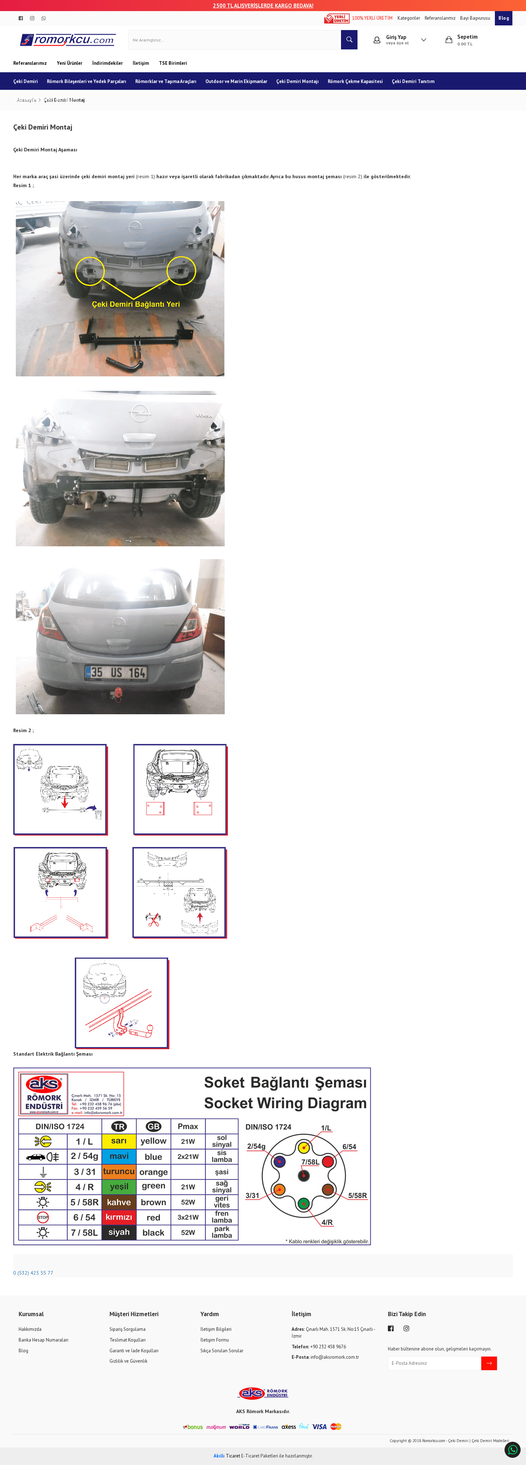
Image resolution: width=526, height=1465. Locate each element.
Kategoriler (409, 18)
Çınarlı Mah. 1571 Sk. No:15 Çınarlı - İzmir (333, 1332)
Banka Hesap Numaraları (43, 1340)
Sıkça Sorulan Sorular (221, 1351)
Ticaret (227, 1456)
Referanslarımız (441, 18)
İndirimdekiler (108, 63)
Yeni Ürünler (70, 63)
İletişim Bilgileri (216, 1329)
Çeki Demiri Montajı (297, 81)
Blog (503, 18)
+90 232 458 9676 (319, 1347)
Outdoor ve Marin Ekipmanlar (236, 81)
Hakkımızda (30, 1329)
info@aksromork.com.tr (325, 1357)
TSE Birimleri (173, 63)
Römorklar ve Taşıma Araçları (165, 81)
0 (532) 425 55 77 (33, 1273)
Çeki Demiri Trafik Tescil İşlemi (45, 99)
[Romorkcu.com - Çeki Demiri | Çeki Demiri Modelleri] (68, 39)
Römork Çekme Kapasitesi (355, 81)
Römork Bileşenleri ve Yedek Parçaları (86, 81)
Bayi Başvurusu (475, 18)
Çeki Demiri (25, 81)
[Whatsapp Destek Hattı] (513, 1450)
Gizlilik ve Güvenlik (128, 1361)
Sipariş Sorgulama (127, 1329)
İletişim (141, 63)
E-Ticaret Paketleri (259, 1456)
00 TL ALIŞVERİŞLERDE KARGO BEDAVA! (266, 5)
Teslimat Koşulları (127, 1340)
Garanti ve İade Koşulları (134, 1351)
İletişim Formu (214, 1340)
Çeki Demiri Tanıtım (413, 81)
